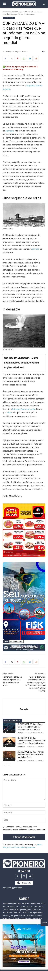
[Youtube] (30, 876)
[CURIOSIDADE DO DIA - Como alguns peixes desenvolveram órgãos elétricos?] (24, 362)
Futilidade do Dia (14, 12)
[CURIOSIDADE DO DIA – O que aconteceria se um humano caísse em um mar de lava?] (9, 727)
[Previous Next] (24, 945)
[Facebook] (5, 58)
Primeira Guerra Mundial (23, 409)
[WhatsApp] (23, 58)
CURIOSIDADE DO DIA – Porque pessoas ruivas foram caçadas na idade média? (31, 754)
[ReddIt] (36, 58)
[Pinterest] (17, 58)
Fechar (44, 922)
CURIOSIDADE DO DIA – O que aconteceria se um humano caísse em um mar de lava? (30, 726)
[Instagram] (24, 876)
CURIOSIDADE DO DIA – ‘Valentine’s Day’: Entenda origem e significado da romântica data (31, 740)
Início (5, 12)
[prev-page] (4, 765)
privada (35, 249)
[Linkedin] (30, 58)
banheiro (9, 130)
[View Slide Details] (24, 647)
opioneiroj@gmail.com (12, 887)
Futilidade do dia (16, 641)
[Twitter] (11, 58)
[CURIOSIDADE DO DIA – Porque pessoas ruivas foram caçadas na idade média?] (9, 755)
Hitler (9, 412)
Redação (9, 52)
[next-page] (8, 765)
